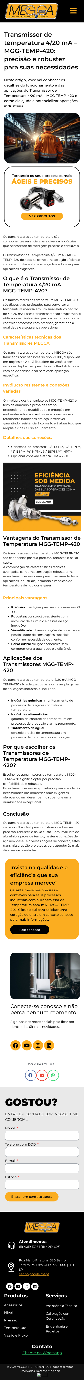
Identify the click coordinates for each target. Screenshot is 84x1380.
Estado (11, 1177)
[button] (30, 1075)
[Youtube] (27, 1045)
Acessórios (13, 1305)
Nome (10, 1128)
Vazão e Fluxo (16, 1335)
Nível (8, 1313)
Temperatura (15, 1328)
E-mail (10, 1161)
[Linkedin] (49, 1045)
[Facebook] (15, 1045)
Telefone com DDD (21, 1144)
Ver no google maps (34, 1274)
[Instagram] (38, 1045)
